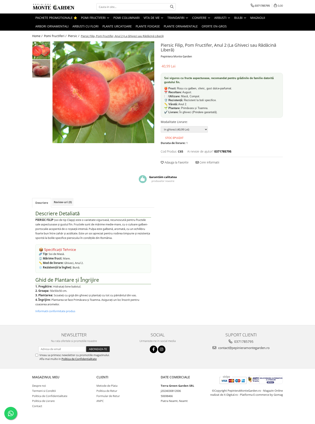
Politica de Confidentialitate (79, 359)
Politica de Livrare (43, 401)
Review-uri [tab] (63, 202)
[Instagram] (161, 349)
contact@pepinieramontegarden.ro (243, 348)
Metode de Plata (106, 386)
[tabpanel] (103, 92)
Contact (37, 406)
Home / (37, 36)
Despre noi (39, 386)
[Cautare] (172, 6)
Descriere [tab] (41, 203)
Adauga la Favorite (176, 162)
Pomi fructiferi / (55, 36)
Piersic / (74, 36)
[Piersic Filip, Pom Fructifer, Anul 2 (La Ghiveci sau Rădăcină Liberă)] (103, 92)
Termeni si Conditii (44, 391)
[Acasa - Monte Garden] (53, 7)
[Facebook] (153, 349)
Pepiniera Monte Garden (176, 56)
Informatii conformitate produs (55, 311)
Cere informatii (209, 162)
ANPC (100, 401)
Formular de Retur (108, 396)
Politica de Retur (106, 391)
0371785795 (243, 341)
